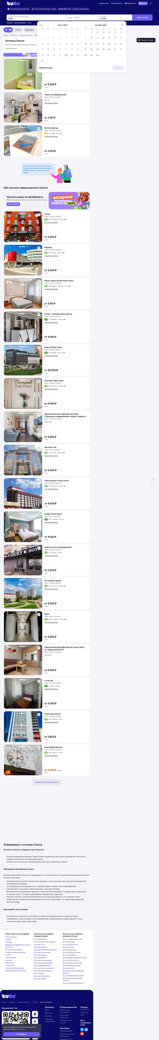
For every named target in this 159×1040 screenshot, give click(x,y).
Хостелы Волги (68, 968)
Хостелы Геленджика (42, 952)
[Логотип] (13, 3)
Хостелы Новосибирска (43, 971)
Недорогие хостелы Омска (15, 971)
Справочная (103, 3)
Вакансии (48, 1013)
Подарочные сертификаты (65, 1011)
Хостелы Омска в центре (14, 968)
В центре (8, 960)
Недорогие (9, 963)
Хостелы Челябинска (42, 976)
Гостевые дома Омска (13, 950)
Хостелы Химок (40, 979)
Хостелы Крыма (69, 942)
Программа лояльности (64, 1016)
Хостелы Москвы (40, 939)
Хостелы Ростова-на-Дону (44, 968)
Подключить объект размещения (67, 1035)
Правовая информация (50, 1020)
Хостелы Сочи (39, 944)
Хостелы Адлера (40, 955)
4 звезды (8, 942)
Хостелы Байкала (69, 955)
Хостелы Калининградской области (73, 972)
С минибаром (10, 957)
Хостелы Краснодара (42, 965)
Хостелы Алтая (68, 947)
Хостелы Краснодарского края (74, 958)
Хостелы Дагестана (70, 944)
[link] (13, 204)
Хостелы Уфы (39, 973)
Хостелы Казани (40, 947)
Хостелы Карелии (69, 950)
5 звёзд (8, 939)
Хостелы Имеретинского (72, 939)
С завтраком (10, 965)
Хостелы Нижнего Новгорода (45, 950)
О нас (47, 1010)
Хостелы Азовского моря (72, 963)
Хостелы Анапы (40, 958)
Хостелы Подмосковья (71, 952)
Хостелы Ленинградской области (72, 979)
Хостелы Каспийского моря (73, 976)
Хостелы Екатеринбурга (43, 963)
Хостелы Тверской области (73, 983)
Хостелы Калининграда (43, 960)
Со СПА (8, 955)
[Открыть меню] (151, 3)
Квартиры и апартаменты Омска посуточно (17, 946)
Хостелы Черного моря (72, 965)
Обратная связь (84, 1014)
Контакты (48, 1016)
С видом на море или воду (15, 952)
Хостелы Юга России (71, 960)
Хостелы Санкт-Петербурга (44, 942)
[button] (35, 1014)
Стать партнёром (66, 1031)
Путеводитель (116, 3)
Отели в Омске (11, 937)
